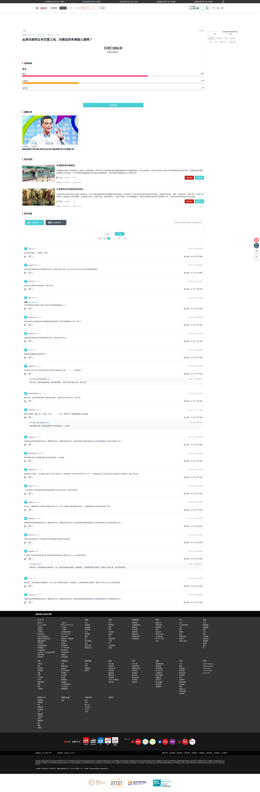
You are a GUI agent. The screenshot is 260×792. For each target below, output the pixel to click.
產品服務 (172, 753)
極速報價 (70, 8)
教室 (157, 641)
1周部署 (40, 627)
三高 (39, 711)
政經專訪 (40, 629)
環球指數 (205, 625)
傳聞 (86, 636)
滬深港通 (40, 668)
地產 (157, 661)
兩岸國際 (59, 201)
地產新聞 (158, 677)
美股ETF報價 (183, 641)
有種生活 (64, 655)
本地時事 (59, 178)
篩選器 (181, 632)
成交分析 (158, 632)
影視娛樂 (182, 675)
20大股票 (111, 632)
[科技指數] (156, 2)
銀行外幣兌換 (65, 670)
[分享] (199, 31)
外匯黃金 (64, 661)
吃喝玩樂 (64, 641)
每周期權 (134, 632)
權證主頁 (158, 623)
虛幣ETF (87, 670)
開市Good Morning (67, 625)
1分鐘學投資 (41, 650)
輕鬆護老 (40, 714)
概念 (204, 634)
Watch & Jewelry (208, 666)
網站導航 (209, 753)
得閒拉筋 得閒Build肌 (44, 638)
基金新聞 (111, 666)
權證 (157, 620)
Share (202, 31)
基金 (110, 661)
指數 (109, 627)
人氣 (230, 34)
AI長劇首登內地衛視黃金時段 (69, 189)
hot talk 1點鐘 (42, 625)
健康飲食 (40, 707)
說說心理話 (64, 636)
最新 (214, 34)
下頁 (118, 238)
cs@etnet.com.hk (69, 753)
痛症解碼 (40, 709)
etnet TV (211, 38)
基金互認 (111, 682)
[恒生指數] (44, 2)
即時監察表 (135, 638)
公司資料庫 (111, 645)
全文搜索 (77, 8)
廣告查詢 (179, 753)
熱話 (24, 31)
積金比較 (134, 675)
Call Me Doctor (65, 634)
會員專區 (182, 684)
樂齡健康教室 (42, 641)
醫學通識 (40, 700)
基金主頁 (111, 664)
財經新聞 (219, 38)
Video (86, 711)
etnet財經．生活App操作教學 (46, 652)
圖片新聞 (87, 634)
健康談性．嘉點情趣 (67, 638)
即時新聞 (87, 629)
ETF (180, 620)
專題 (86, 700)
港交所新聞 (88, 641)
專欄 (180, 686)
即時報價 (63, 8)
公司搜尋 (40, 689)
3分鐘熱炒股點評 (66, 632)
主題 (180, 627)
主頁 (86, 623)
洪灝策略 (40, 643)
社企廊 (87, 709)
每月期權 (134, 629)
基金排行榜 (111, 668)
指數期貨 (134, 623)
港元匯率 (64, 673)
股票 (110, 620)
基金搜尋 (111, 670)
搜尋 (86, 643)
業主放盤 (158, 684)
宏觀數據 (205, 627)
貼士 (86, 638)
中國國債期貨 (136, 625)
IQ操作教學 (41, 655)
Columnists (206, 673)
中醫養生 (40, 702)
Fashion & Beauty (208, 664)
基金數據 (111, 677)
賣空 (109, 636)
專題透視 (232, 38)
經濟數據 (64, 680)
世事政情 (182, 668)
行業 (109, 629)
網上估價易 (159, 682)
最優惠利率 (64, 689)
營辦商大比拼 (136, 668)
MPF (133, 661)
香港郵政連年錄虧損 (65, 165)
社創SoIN (88, 697)
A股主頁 (40, 664)
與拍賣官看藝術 (42, 645)
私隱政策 (194, 753)
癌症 (39, 705)
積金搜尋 (134, 673)
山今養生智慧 (194, 8)
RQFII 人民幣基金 (113, 680)
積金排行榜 (135, 677)
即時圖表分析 (136, 636)
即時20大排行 (160, 634)
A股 (39, 661)
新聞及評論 (135, 634)
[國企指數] (119, 2)
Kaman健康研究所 (43, 636)
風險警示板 (41, 682)
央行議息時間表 (65, 684)
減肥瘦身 (40, 721)
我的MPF (134, 682)
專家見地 (111, 675)
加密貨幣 (88, 661)
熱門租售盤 (159, 668)
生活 (210, 42)
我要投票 (189, 178)
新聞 (86, 620)
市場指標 (64, 682)
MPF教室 (134, 680)
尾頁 (125, 238)
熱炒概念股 (111, 638)
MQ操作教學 (65, 652)
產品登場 (111, 673)
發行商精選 (159, 636)
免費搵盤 (158, 686)
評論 (226, 38)
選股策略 (205, 641)
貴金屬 (63, 677)
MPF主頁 (134, 664)
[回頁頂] (256, 256)
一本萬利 (64, 629)
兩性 (39, 723)
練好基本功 (64, 650)
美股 (204, 620)
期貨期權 (135, 620)
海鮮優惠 (182, 693)
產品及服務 (64, 657)
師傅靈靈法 (41, 648)
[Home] (43, 8)
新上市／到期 (160, 638)
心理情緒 (40, 716)
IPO (109, 643)
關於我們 (165, 753)
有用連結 (216, 753)
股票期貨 (134, 627)
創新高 (110, 634)
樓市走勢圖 (159, 675)
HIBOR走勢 (64, 686)
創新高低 (205, 638)
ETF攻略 (63, 627)
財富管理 (182, 670)
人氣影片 (64, 623)
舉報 (200, 256)
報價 (180, 629)
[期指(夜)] (80, 2)
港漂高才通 (182, 682)
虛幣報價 (87, 668)
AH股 (110, 641)
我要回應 (113, 105)
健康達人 (64, 643)
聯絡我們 (187, 753)
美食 (180, 677)
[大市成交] (199, 2)
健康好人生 (223, 42)
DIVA (215, 42)
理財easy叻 (88, 648)
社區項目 (87, 707)
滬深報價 (40, 670)
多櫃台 (110, 648)
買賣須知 (158, 680)
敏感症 (40, 718)
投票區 (54, 8)
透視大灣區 (88, 645)
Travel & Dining (207, 670)
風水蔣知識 (41, 634)
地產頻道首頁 (160, 664)
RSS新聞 (224, 753)
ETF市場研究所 (183, 625)
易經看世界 (64, 645)
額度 (39, 666)
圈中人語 (87, 705)
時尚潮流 (40, 657)
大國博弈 (40, 632)
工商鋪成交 (159, 673)
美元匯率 (64, 675)
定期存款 (64, 668)
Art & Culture (207, 668)
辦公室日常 (182, 673)
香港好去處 (232, 42)
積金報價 (134, 670)
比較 (180, 634)
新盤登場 (158, 666)
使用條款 (202, 753)
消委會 (40, 727)
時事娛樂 (25, 147)
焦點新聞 (87, 627)
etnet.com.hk (44, 614)
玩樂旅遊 (182, 680)
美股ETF (181, 638)
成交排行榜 (159, 670)
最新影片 (40, 623)
